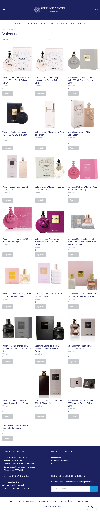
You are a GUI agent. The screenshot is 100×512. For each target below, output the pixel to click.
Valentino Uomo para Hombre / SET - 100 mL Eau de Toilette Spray (81, 403)
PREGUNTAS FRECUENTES (62, 23)
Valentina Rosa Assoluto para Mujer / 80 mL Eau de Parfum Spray (48, 241)
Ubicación (55, 464)
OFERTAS (44, 23)
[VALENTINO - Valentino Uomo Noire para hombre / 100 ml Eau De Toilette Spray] (50, 328)
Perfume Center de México (52, 506)
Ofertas (87, 501)
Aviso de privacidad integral (13, 485)
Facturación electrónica (60, 461)
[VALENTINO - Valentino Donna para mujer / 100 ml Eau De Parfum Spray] (17, 276)
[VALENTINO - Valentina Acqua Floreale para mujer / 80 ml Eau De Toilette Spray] (50, 60)
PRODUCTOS (19, 23)
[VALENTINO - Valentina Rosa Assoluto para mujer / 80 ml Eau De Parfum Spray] (50, 221)
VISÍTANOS (32, 23)
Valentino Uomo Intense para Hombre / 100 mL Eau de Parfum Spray (16, 348)
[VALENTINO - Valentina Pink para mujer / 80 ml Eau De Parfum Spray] (17, 219)
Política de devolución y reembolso (15, 488)
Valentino (10, 29)
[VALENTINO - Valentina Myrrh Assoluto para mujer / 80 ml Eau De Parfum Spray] (83, 60)
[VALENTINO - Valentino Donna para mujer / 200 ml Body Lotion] (50, 276)
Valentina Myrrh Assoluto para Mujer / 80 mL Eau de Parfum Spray (81, 80)
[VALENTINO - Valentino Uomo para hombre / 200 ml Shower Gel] (50, 383)
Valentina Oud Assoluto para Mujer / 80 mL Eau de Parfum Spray (14, 135)
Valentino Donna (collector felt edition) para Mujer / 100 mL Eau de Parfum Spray (82, 241)
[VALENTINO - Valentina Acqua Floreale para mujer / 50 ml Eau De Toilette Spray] (17, 60)
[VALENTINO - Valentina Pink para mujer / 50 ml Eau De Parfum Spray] (83, 169)
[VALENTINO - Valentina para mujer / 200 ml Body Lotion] (83, 114)
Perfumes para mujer (26, 501)
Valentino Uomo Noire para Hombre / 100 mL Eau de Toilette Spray (49, 348)
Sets (79, 501)
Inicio (3, 29)
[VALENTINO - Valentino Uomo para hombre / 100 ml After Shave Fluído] (83, 328)
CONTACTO (81, 23)
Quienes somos (57, 458)
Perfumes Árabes (66, 501)
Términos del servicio (10, 482)
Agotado (8, 93)
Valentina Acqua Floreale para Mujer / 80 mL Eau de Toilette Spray (48, 80)
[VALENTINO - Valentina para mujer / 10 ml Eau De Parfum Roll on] (50, 114)
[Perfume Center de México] (50, 9)
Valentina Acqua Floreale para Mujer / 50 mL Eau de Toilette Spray (15, 80)
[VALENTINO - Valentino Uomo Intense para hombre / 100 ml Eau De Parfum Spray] (17, 328)
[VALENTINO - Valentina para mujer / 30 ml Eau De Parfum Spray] (50, 169)
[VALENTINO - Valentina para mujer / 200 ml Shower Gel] (17, 169)
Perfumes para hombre (47, 501)
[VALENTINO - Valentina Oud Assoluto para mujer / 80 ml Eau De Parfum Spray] (17, 114)
